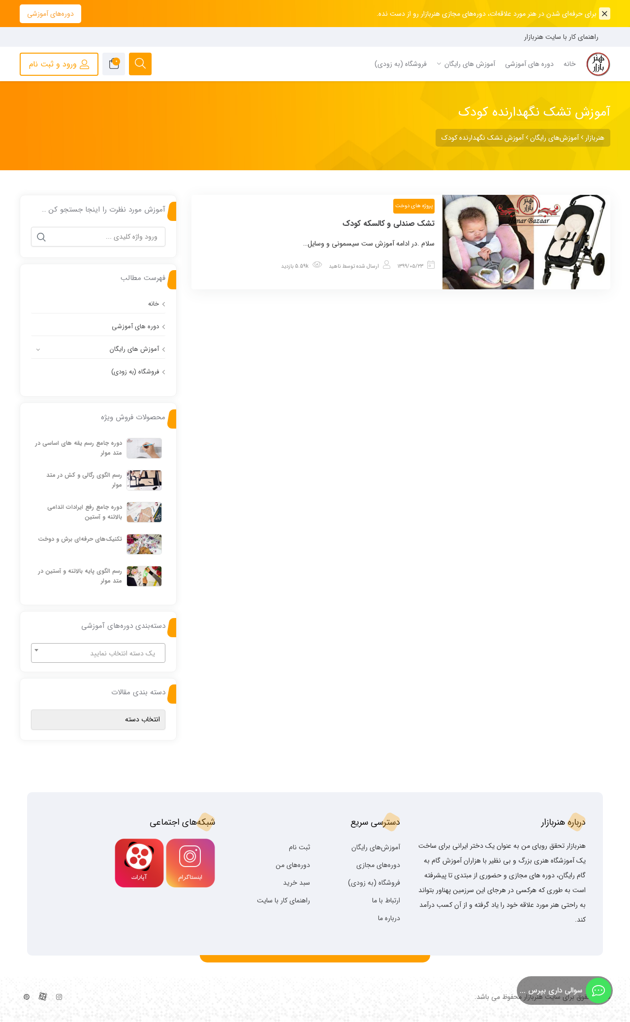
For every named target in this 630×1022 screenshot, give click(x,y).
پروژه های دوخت (414, 206)
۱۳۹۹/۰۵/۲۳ (410, 266)
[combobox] (98, 653)
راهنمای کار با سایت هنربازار (561, 36)
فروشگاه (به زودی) (135, 372)
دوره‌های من (293, 865)
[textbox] (98, 653)
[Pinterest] (27, 997)
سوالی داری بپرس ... (551, 990)
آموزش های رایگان (134, 349)
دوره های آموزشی (135, 326)
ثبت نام (299, 847)
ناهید (335, 266)
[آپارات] (42, 997)
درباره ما (389, 918)
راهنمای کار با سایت (283, 900)
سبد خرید (296, 882)
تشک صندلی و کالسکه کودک (389, 223)
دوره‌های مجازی (378, 865)
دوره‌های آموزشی (50, 13)
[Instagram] (59, 997)
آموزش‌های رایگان (375, 847)
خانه (153, 304)
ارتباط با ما (386, 900)
